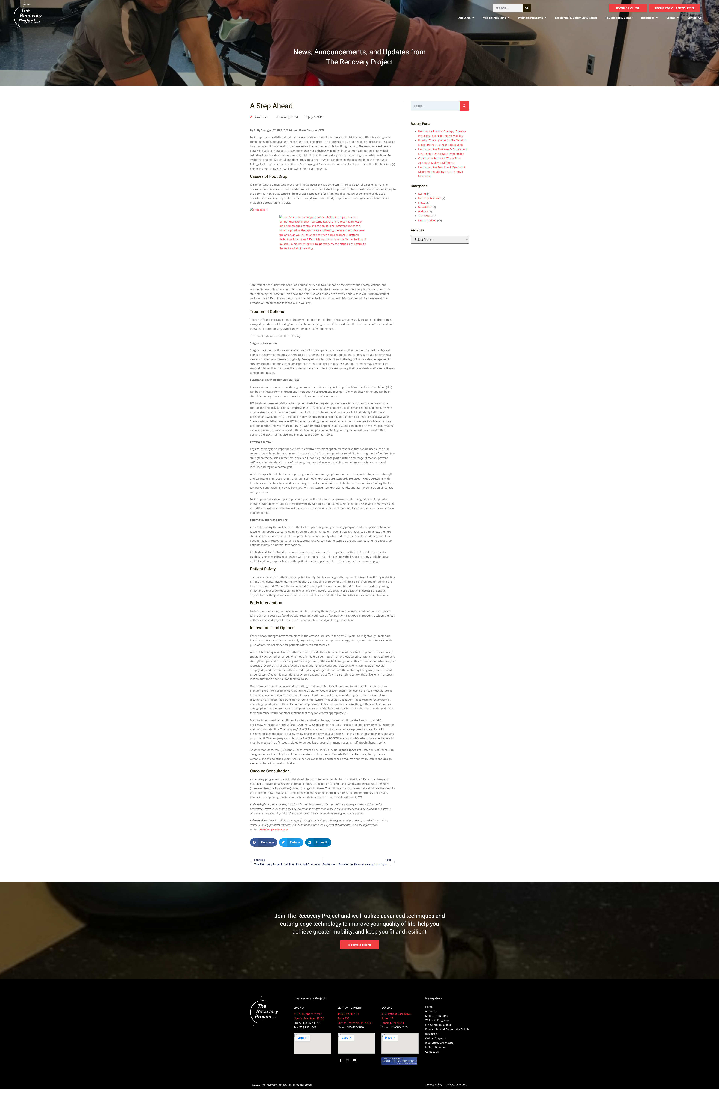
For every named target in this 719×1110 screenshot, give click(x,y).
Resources (431, 1033)
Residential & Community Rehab (576, 17)
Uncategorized (288, 117)
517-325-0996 (399, 1027)
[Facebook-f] (341, 1060)
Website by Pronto (456, 1085)
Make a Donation (435, 1047)
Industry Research (429, 198)
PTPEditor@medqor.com (273, 829)
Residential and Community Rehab (447, 1029)
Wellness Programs (530, 17)
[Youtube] (354, 1060)
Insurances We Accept (439, 1042)
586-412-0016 (355, 1027)
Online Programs (435, 1038)
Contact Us (694, 17)
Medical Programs (494, 17)
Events (422, 193)
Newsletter (425, 207)
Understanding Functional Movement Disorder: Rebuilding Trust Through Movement (441, 171)
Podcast (423, 211)
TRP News (424, 216)
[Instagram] (348, 1060)
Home (429, 1006)
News (421, 202)
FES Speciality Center (619, 17)
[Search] (527, 8)
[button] (263, 842)
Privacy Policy (434, 1085)
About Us (431, 1011)
